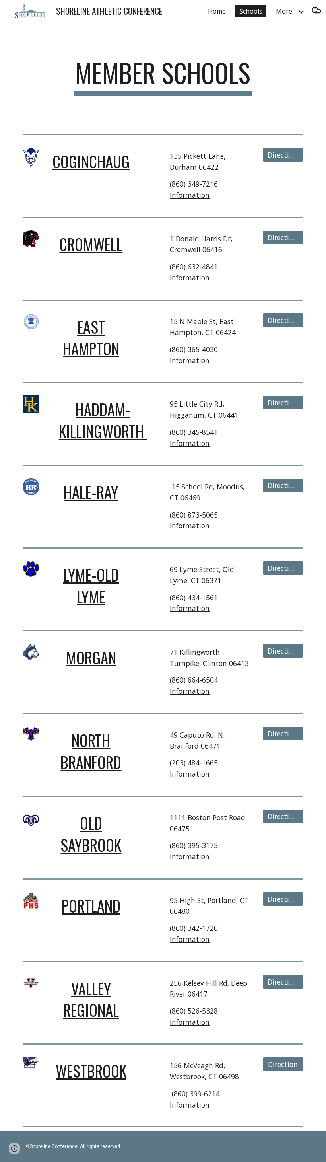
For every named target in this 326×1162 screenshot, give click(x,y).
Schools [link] (250, 11)
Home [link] (217, 11)
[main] (163, 76)
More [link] (284, 11)
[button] (316, 11)
